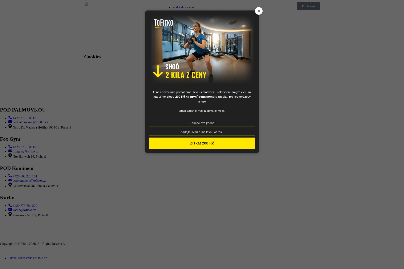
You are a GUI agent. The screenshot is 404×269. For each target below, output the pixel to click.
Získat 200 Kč (202, 143)
